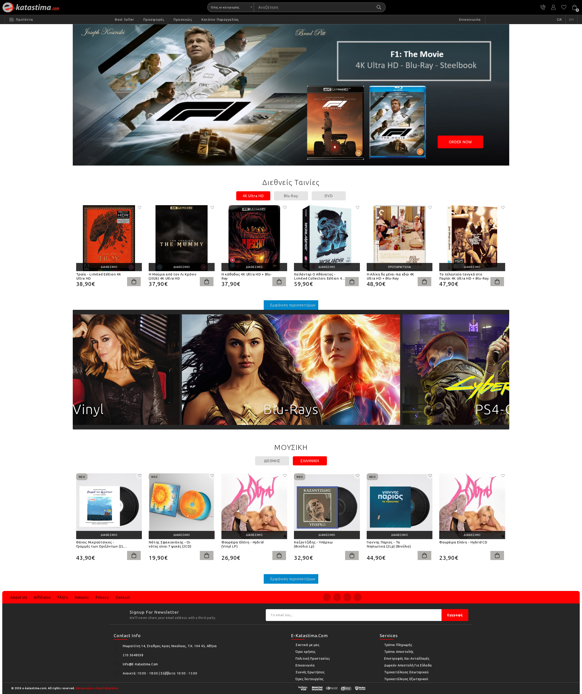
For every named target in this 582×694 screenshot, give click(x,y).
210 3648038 (542, 7)
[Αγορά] (134, 281)
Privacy (102, 597)
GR (559, 19)
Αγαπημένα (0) (563, 7)
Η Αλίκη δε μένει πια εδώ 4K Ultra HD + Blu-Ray (390, 276)
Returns (82, 597)
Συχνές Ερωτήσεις (310, 672)
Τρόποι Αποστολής (399, 652)
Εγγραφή (455, 615)
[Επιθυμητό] (139, 207)
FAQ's (63, 597)
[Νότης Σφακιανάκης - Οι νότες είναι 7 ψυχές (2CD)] (181, 506)
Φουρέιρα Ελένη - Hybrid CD (463, 542)
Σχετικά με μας (308, 645)
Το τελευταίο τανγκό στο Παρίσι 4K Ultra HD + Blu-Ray (464, 276)
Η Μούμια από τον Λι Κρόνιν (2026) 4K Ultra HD (173, 276)
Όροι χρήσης (306, 652)
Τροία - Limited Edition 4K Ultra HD (98, 276)
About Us (18, 597)
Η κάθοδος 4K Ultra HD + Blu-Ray (246, 276)
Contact (123, 597)
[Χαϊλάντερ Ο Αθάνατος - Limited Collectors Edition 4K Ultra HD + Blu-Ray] (327, 238)
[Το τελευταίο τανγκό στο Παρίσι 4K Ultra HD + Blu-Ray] (472, 238)
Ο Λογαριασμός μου (553, 7)
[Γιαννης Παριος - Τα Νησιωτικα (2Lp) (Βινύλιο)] (399, 506)
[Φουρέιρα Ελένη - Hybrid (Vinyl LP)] (254, 506)
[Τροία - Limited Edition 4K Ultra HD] (109, 238)
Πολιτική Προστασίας (313, 658)
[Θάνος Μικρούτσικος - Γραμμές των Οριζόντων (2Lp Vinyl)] (109, 506)
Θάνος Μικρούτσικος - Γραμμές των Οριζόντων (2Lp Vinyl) (101, 544)
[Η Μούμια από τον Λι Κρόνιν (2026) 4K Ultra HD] (181, 238)
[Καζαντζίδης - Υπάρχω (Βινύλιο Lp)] (327, 506)
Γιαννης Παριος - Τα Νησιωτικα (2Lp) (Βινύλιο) (389, 544)
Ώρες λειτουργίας (310, 679)
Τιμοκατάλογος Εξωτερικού (406, 679)
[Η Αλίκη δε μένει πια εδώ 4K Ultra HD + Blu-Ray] (399, 238)
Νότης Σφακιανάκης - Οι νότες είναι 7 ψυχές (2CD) (170, 544)
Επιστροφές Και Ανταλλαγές (407, 658)
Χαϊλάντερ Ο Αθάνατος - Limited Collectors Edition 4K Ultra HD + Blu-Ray (319, 276)
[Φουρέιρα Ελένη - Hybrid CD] (472, 506)
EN (571, 19)
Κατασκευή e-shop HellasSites (97, 688)
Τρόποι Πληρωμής (398, 645)
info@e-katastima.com (140, 664)
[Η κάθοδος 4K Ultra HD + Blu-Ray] (254, 238)
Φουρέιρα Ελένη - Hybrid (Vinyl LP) (242, 544)
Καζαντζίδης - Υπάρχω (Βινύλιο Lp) (313, 544)
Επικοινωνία (305, 665)
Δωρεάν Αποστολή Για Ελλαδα (408, 665)
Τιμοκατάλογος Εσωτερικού (406, 672)
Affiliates (42, 597)
